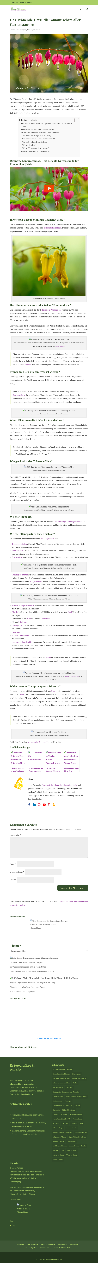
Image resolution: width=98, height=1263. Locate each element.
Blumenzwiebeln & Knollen (61, 1078)
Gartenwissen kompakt (18, 30)
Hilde (28, 619)
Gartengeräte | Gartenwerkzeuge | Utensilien (66, 1092)
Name (13, 864)
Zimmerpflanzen (58, 1159)
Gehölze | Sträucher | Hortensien (62, 1105)
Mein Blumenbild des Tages (64, 978)
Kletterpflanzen (77, 1119)
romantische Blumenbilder (39, 742)
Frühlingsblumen (48, 539)
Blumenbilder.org (49, 958)
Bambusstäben (19, 395)
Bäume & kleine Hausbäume (61, 1083)
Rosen (62, 1141)
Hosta (48, 657)
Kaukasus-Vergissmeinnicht (23, 605)
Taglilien (55, 1150)
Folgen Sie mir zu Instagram (49, 1038)
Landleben (74, 1123)
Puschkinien (17, 557)
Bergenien (16, 632)
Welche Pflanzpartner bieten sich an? (35, 148)
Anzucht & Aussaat (59, 1069)
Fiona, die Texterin (19, 1115)
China (21, 695)
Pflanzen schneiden (71, 1128)
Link (70, 612)
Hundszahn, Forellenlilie (22, 642)
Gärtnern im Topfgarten (60, 1114)
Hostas (67, 676)
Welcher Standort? (28, 145)
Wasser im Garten (58, 1155)
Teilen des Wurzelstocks (51, 310)
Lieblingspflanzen (33, 30)
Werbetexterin (47, 785)
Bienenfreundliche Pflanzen (61, 1074)
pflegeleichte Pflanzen (59, 1137)
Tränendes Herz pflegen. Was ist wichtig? (37, 136)
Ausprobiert (44, 1248)
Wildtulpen (45, 619)
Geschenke (56, 1110)
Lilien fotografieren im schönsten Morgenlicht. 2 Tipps (32, 971)
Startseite (20, 1244)
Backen (69, 1069)
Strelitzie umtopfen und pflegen (22, 992)
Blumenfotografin (70, 785)
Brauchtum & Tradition (79, 1078)
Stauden (83, 1146)
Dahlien (75, 1083)
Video (62, 1150)
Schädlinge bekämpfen (60, 1146)
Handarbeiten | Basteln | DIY (61, 1119)
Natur (81, 1123)
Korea (53, 691)
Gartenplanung (57, 1101)
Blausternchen (17, 551)
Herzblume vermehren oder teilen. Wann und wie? (40, 133)
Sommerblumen (74, 1146)
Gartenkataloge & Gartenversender (76, 1096)
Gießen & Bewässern (68, 1110)
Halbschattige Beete (76, 1114)
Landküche (65, 1123)
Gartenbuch (69, 1087)
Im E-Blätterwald (19, 1123)
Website (13, 880)
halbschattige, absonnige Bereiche (68, 521)
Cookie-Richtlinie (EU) (61, 1248)
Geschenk (27, 365)
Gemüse (77, 1105)
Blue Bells (16, 612)
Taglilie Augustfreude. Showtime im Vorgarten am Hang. (33, 983)
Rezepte (55, 1141)
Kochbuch (56, 1123)
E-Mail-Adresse (17, 872)
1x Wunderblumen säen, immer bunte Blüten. (28, 967)
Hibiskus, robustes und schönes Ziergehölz (27, 962)
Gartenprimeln (60, 346)
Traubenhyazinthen (19, 544)
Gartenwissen (32, 1244)
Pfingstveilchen (36, 581)
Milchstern (22, 622)
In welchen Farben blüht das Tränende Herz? (38, 129)
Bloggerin (58, 785)
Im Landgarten (31, 1248)
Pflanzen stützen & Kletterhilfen (62, 1132)
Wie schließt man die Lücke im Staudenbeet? (38, 139)
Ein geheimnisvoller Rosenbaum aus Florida (27, 987)
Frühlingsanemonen (20, 575)
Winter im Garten (71, 1155)
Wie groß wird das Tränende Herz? (34, 142)
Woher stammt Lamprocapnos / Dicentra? (37, 151)
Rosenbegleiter (71, 1141)
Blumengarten (76, 1074)
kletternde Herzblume (52, 228)
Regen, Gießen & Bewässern (77, 1137)
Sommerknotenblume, (21, 635)
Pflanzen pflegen (58, 1128)
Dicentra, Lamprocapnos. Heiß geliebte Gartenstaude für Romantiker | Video (47, 124)
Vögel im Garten (72, 1150)
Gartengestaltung (58, 1096)
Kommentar (15, 835)
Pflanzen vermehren (81, 1132)
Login (14, 1226)
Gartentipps (67, 1101)
